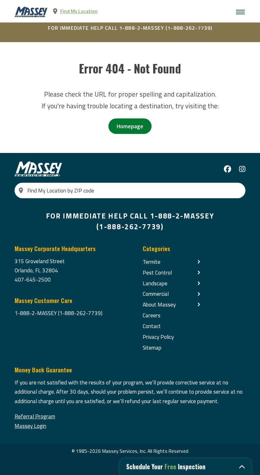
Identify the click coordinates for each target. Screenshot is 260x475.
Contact (152, 326)
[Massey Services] (31, 12)
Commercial (156, 293)
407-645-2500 (33, 279)
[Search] (21, 190)
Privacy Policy (158, 336)
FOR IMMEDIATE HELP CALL (130, 28)
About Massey (159, 304)
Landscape (155, 283)
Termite (151, 261)
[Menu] (240, 12)
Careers (151, 315)
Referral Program (35, 416)
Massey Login (30, 425)
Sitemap (152, 347)
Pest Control (157, 272)
